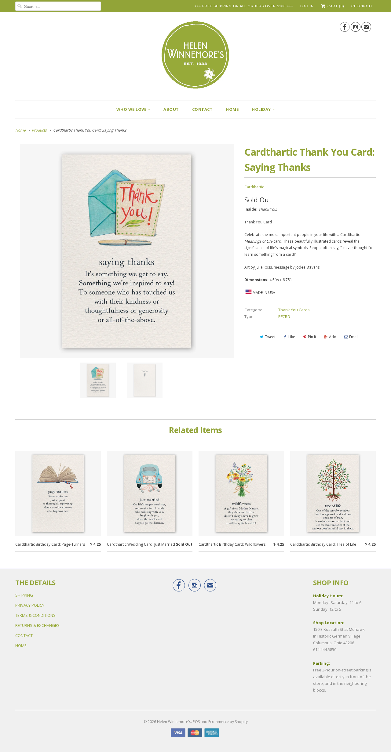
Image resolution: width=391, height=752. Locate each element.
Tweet (270, 336)
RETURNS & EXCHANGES (37, 625)
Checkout (362, 6)
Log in (307, 6)
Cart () (335, 6)
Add (332, 336)
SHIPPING (24, 595)
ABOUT (171, 109)
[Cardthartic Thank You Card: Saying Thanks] (126, 251)
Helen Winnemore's (174, 721)
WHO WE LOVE (131, 109)
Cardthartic (254, 187)
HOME (232, 109)
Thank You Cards (294, 310)
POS (196, 721)
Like (291, 336)
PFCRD (284, 316)
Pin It (312, 336)
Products (39, 130)
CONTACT (202, 109)
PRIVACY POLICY (29, 605)
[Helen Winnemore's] (195, 57)
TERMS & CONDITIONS (35, 615)
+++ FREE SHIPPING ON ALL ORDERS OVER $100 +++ (244, 6)
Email (353, 336)
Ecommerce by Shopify (228, 721)
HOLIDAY (261, 109)
